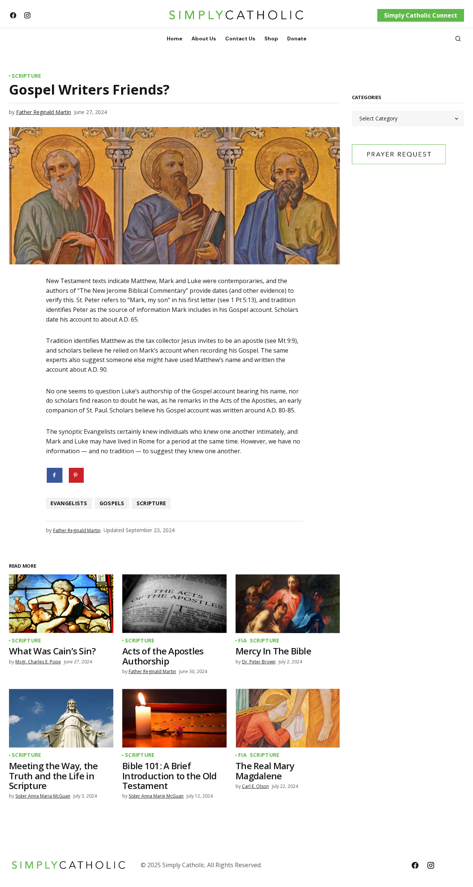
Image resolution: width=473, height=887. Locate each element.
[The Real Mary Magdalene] (288, 718)
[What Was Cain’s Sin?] (61, 603)
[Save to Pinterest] (76, 475)
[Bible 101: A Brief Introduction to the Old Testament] (174, 718)
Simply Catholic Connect (420, 15)
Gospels (112, 503)
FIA (242, 641)
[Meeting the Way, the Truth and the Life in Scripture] (61, 718)
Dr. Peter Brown (259, 662)
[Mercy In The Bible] (288, 603)
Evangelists (68, 503)
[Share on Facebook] (54, 475)
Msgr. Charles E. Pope (38, 662)
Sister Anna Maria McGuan (42, 796)
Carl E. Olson (255, 786)
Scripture (27, 76)
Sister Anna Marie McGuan (156, 796)
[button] (458, 38)
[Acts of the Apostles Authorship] (174, 603)
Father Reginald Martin (43, 112)
